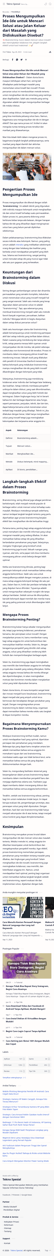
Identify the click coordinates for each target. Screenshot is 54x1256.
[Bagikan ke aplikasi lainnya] (26, 59)
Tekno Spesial (13, 3)
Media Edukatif (10, 1206)
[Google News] (26, 1195)
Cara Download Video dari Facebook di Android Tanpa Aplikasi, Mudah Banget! (25, 1007)
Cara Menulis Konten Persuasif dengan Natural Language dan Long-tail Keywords (22, 925)
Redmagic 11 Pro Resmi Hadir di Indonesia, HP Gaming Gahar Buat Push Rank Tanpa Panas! (27, 1123)
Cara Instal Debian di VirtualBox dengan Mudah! (26, 1020)
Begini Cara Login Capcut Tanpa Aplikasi (26, 1031)
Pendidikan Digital (12, 1210)
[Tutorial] (19, 982)
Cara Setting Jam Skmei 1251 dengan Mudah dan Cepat (28, 1042)
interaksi (20, 244)
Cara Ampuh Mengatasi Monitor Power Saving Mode (26, 1161)
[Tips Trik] (19, 1002)
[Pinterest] (15, 1195)
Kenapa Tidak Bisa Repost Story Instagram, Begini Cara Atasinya (27, 987)
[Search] (50, 4)
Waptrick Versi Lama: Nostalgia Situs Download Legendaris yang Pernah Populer (23, 1139)
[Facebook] (6, 1195)
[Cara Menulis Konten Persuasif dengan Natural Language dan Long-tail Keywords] (23, 907)
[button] (46, 4)
